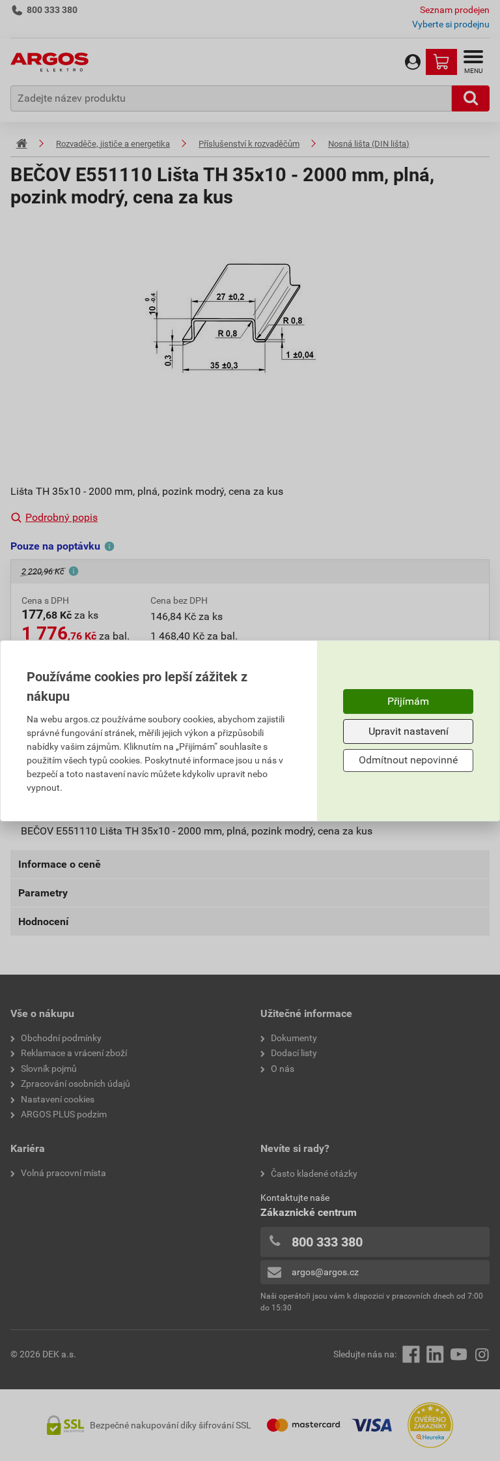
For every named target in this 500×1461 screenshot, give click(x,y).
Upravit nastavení (408, 731)
